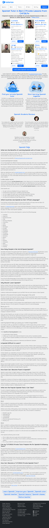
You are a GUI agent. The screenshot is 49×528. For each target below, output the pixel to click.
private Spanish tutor (20, 172)
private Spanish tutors (35, 74)
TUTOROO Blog (21, 512)
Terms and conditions (38, 506)
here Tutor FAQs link (30, 475)
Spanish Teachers (6, 505)
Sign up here (14, 485)
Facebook (36, 511)
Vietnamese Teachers (7, 521)
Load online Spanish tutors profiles (24, 69)
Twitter (35, 512)
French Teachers (6, 506)
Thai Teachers (5, 520)
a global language (10, 206)
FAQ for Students (22, 506)
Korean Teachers (6, 515)
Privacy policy (36, 508)
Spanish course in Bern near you (21, 49)
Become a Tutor (21, 503)
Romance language (33, 251)
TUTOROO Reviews (22, 509)
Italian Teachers (6, 512)
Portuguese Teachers (7, 514)
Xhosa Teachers (6, 523)
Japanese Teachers (7, 508)
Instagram (36, 514)
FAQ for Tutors (21, 505)
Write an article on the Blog (24, 514)
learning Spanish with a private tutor (23, 158)
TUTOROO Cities (21, 511)
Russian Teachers (6, 518)
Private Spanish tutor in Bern (20, 24)
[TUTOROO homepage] (7, 2)
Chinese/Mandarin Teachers (8, 509)
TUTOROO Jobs (21, 515)
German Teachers (6, 511)
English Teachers (6, 503)
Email (35, 515)
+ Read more (35, 17)
